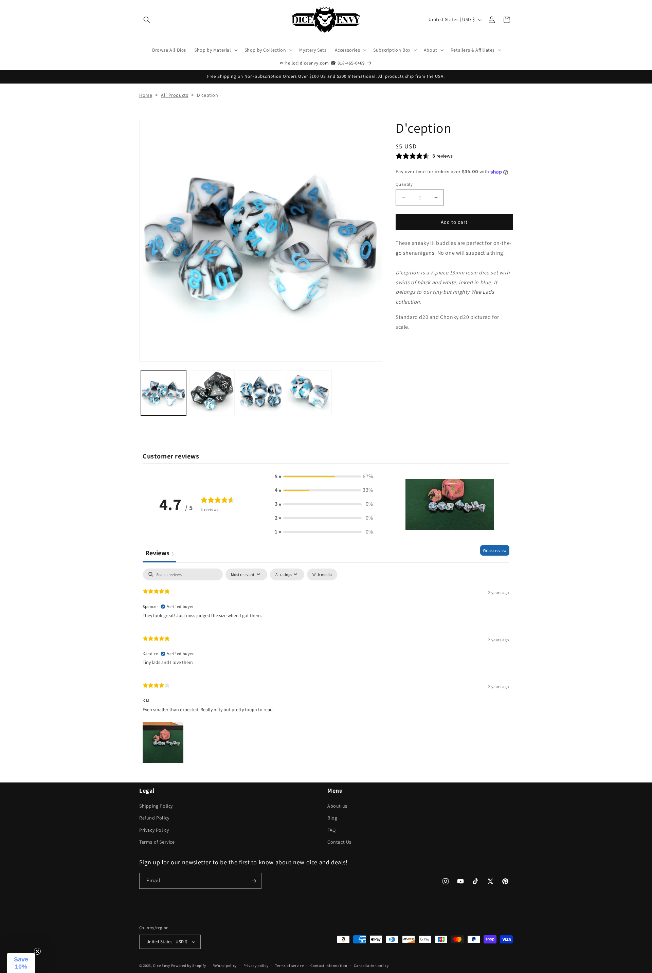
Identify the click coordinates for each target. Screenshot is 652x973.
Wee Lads (482, 292)
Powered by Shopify (188, 965)
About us (337, 806)
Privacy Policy (154, 830)
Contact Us (339, 842)
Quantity (404, 184)
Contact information (328, 965)
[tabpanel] (326, 666)
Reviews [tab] (159, 552)
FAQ (331, 830)
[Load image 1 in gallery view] (163, 392)
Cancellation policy (371, 965)
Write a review (495, 550)
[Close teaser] (37, 951)
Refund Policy (154, 818)
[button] (146, 19)
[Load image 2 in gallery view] (212, 392)
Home (145, 95)
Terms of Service (157, 842)
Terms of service (289, 965)
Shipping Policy (156, 806)
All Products (174, 95)
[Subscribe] (253, 881)
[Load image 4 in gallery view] (309, 392)
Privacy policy (256, 965)
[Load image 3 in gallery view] (260, 392)
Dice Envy (161, 965)
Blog (332, 818)
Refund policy (225, 965)
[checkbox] (322, 575)
